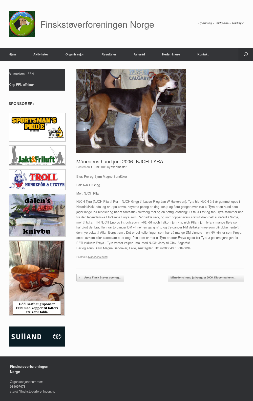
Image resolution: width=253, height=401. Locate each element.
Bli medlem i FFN (21, 73)
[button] (245, 54)
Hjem (12, 54)
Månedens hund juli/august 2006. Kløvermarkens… (206, 277)
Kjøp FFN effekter (21, 84)
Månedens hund (97, 257)
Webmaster (118, 167)
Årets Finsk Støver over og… (100, 277)
